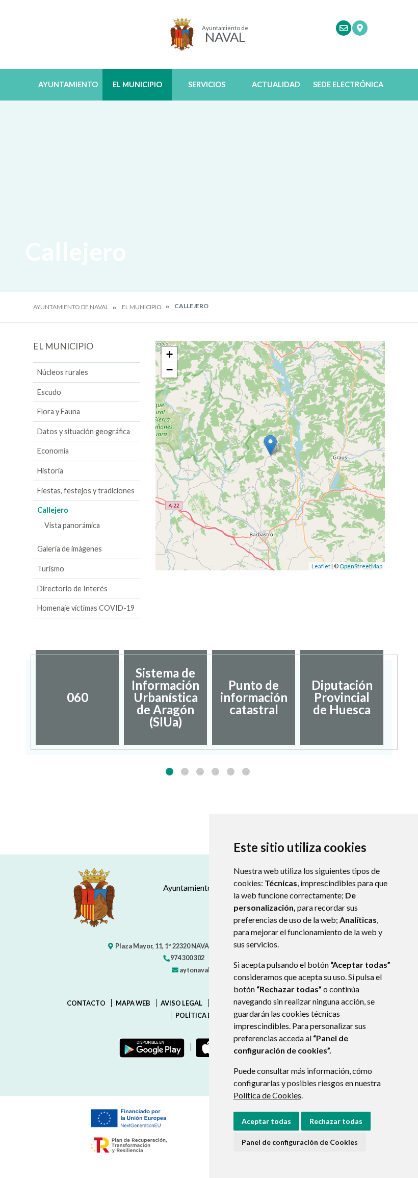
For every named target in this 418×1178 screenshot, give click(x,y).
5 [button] (230, 771)
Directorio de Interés (72, 588)
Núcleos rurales (62, 372)
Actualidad (276, 84)
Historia (50, 470)
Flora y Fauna (58, 411)
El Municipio (137, 84)
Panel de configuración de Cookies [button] (300, 1142)
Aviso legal (181, 1003)
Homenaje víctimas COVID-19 (86, 608)
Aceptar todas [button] (266, 1121)
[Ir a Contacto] (343, 28)
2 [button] (185, 771)
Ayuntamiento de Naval (71, 307)
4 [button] (215, 771)
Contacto (86, 1003)
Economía (53, 450)
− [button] (169, 369)
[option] (77, 697)
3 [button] (200, 771)
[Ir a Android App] (150, 1047)
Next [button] (392, 697)
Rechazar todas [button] (335, 1121)
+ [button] (169, 354)
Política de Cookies (267, 1095)
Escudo (49, 392)
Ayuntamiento (68, 84)
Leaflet (320, 566)
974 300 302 (186, 958)
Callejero (52, 510)
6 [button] (246, 771)
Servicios (206, 84)
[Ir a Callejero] (360, 28)
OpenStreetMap (360, 566)
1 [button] (169, 771)
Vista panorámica (72, 525)
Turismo (50, 568)
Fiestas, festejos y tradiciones (86, 490)
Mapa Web (133, 1003)
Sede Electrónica (348, 84)
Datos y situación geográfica (83, 431)
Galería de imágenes (69, 548)
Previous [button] (25, 697)
